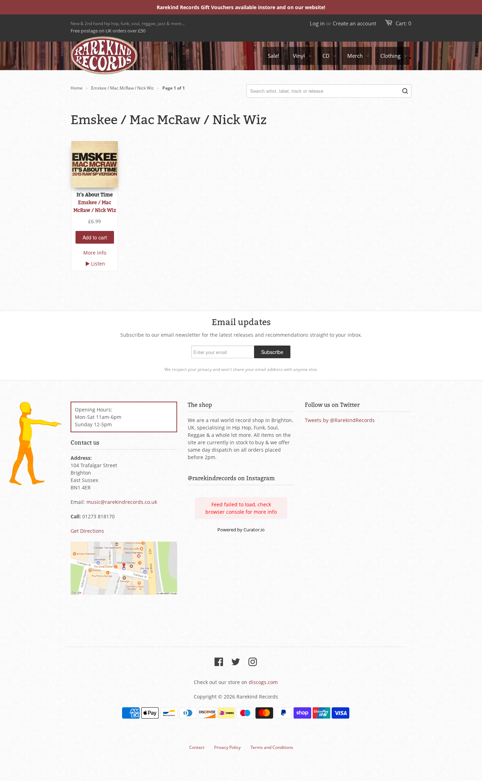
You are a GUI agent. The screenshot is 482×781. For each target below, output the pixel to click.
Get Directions (87, 530)
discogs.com (263, 682)
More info (94, 252)
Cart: (403, 23)
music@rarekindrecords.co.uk (121, 502)
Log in (317, 23)
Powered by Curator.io (241, 530)
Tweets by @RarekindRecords (340, 420)
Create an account (354, 23)
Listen (98, 263)
